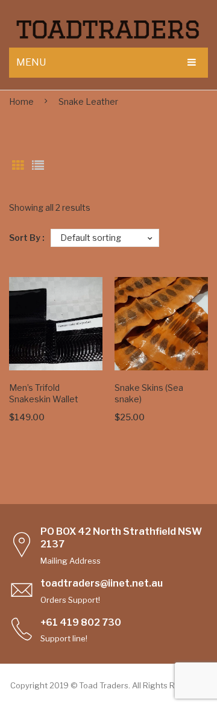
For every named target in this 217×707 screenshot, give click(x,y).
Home (21, 101)
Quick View (87, 355)
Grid (18, 166)
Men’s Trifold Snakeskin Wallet (43, 393)
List (38, 166)
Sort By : (27, 237)
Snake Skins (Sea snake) (149, 393)
